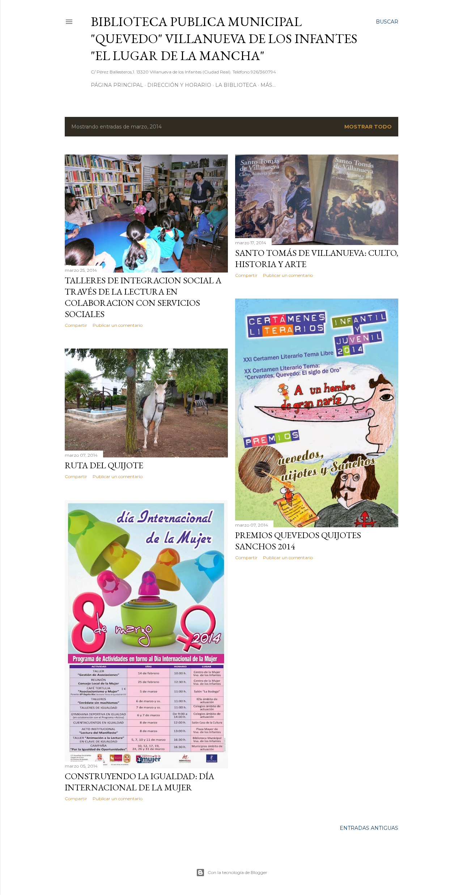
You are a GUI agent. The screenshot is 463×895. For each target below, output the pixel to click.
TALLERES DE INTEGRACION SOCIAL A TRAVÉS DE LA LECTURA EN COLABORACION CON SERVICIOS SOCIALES (143, 297)
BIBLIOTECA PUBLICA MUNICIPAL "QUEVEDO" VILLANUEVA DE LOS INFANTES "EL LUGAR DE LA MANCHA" (224, 38)
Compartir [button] (76, 325)
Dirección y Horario (179, 85)
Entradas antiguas (369, 828)
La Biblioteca (235, 85)
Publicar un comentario (118, 325)
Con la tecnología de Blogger (237, 872)
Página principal (117, 85)
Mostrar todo (368, 126)
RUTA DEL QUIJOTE (104, 465)
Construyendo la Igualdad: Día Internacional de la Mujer (139, 782)
